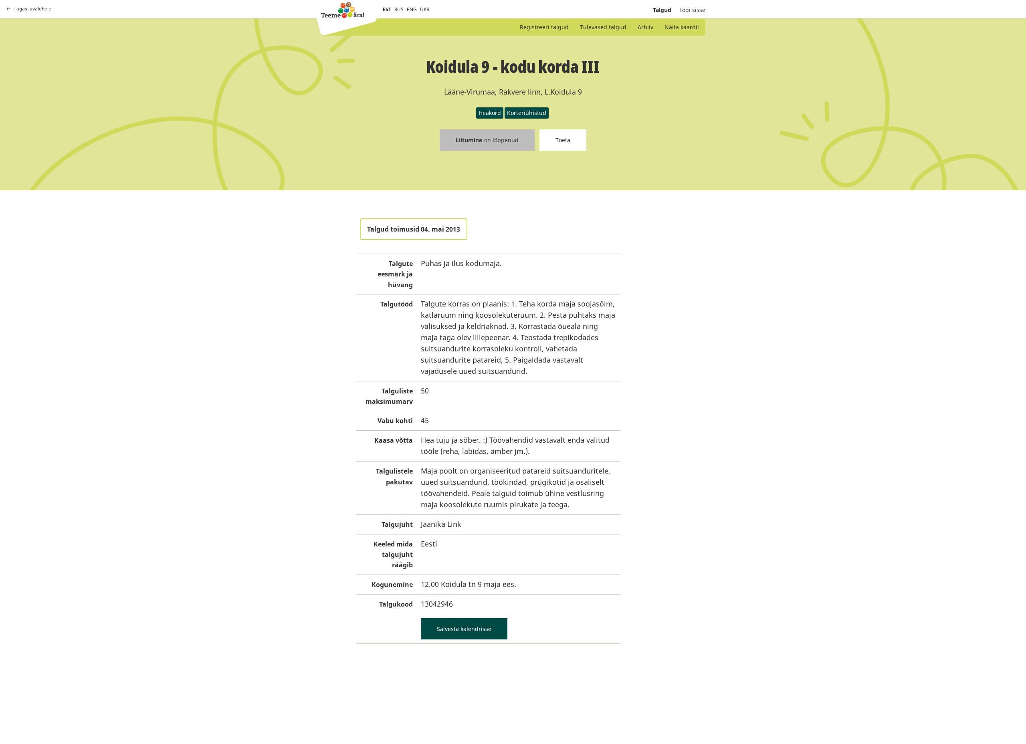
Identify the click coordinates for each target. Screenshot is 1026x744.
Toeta (562, 140)
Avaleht (343, 10)
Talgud (662, 10)
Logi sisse (692, 10)
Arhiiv (645, 27)
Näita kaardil (681, 27)
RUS (399, 9)
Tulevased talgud (603, 27)
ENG (412, 9)
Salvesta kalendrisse (464, 629)
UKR (424, 9)
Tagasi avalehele (32, 8)
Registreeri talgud (544, 27)
